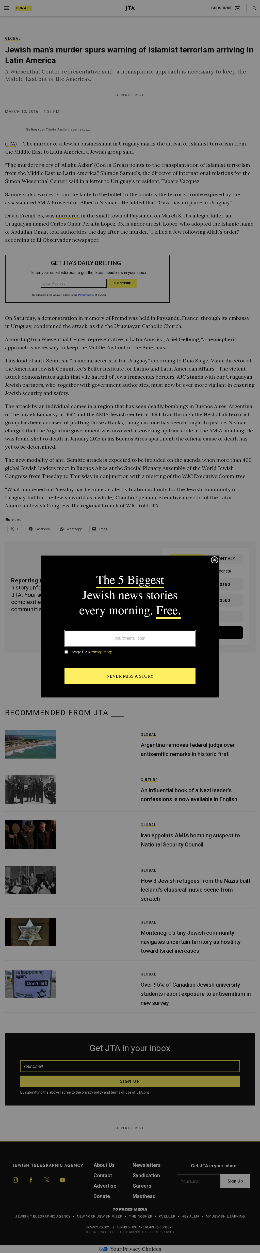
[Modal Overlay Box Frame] (130, 626)
